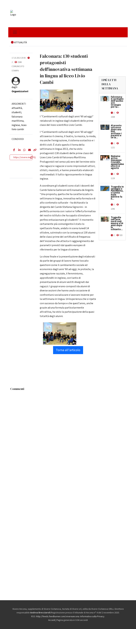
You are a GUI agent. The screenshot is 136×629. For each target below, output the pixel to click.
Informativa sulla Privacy (92, 616)
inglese (16, 125)
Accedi (51, 620)
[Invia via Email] (28, 150)
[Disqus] (68, 433)
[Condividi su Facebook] (13, 150)
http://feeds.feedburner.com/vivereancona (57, 616)
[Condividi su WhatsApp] (23, 150)
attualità (17, 108)
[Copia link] (33, 150)
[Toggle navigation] (15, 32)
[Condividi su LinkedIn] (18, 150)
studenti (16, 112)
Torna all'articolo (68, 350)
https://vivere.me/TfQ (24, 157)
